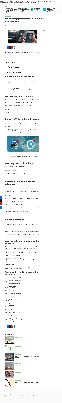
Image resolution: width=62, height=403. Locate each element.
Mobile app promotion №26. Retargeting (24, 365)
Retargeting (11, 311)
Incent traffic (11, 290)
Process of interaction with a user (11, 65)
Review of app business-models (15, 293)
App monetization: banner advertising (16, 289)
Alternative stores (12, 299)
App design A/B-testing (13, 308)
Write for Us (20, 399)
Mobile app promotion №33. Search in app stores (26, 382)
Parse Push (8, 257)
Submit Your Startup (30, 394)
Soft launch (11, 305)
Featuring (11, 292)
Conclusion (9, 71)
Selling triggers (12, 306)
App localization (12, 287)
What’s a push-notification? (10, 62)
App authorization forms (13, 315)
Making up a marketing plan (14, 283)
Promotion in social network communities (17, 312)
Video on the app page (13, 296)
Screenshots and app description (15, 280)
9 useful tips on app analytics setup (23, 339)
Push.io (7, 259)
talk (29, 52)
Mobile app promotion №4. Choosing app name (26, 373)
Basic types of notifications (10, 66)
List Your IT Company (30, 395)
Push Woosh (8, 254)
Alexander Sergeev (10, 25)
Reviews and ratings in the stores (15, 300)
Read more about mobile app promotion (14, 72)
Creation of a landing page (14, 284)
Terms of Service (20, 396)
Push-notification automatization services (13, 70)
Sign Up (56, 3)
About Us (19, 394)
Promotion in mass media (14, 298)
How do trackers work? (13, 318)
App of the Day (12, 309)
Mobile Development (8, 16)
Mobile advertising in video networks (16, 317)
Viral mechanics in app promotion (15, 303)
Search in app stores (13, 321)
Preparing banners (12, 286)
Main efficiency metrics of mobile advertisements (18, 319)
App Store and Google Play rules (15, 277)
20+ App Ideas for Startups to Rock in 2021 (25, 347)
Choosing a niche (12, 274)
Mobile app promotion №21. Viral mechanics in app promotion (27, 357)
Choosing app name (12, 279)
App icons (10, 281)
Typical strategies (12, 276)
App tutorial (11, 314)
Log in (52, 3)
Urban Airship (9, 251)
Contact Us (20, 398)
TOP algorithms (12, 295)
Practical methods (9, 68)
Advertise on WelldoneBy (22, 395)
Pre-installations (12, 322)
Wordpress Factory (9, 396)
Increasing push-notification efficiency (12, 67)
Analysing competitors (13, 302)
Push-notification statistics (10, 63)
